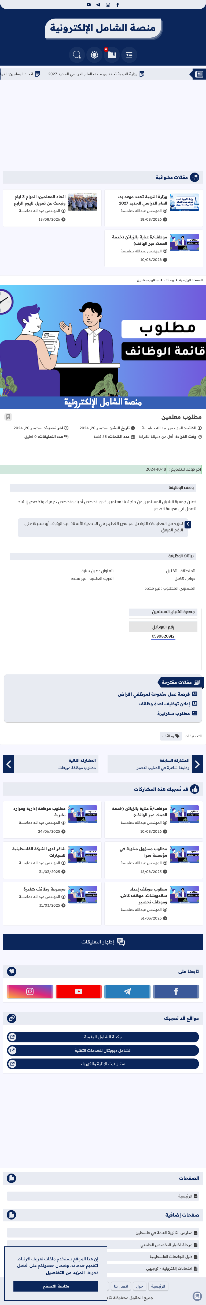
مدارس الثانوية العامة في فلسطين (164, 1232)
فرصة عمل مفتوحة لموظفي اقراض (154, 694)
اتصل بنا (121, 1286)
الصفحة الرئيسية (191, 280)
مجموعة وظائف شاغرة (44, 889)
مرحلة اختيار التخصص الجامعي (166, 1244)
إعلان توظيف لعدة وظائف (164, 703)
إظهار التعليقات (98, 942)
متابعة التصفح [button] (56, 1286)
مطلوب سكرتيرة (173, 713)
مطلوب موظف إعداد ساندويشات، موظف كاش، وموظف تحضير (143, 895)
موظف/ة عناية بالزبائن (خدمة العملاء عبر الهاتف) (139, 240)
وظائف (169, 280)
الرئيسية (185, 1196)
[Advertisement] (103, 125)
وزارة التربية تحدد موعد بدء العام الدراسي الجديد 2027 (110, 73)
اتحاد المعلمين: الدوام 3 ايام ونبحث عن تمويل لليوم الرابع (39, 200)
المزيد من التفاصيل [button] (65, 1272)
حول (139, 1286)
